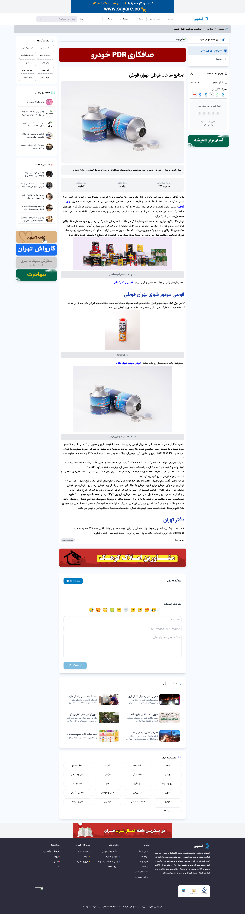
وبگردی (210, 29)
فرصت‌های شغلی (141, 871)
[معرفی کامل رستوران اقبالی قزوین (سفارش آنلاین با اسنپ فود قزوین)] (152, 699)
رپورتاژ (56, 856)
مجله (86, 856)
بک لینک (55, 861)
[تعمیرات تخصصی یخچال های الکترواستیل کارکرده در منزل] (92, 699)
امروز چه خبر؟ (82, 861)
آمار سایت (144, 861)
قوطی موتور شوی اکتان (128, 363)
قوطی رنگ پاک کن (123, 282)
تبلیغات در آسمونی (51, 851)
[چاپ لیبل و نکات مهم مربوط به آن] (92, 736)
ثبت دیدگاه (75, 581)
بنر (58, 866)
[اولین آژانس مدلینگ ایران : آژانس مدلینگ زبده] (92, 717)
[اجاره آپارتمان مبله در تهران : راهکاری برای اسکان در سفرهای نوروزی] (152, 736)
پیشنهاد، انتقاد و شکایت (108, 861)
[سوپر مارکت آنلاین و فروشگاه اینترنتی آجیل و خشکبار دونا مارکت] (152, 717)
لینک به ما (144, 866)
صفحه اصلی (83, 851)
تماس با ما (143, 851)
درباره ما (144, 856)
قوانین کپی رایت (141, 877)
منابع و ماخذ (113, 866)
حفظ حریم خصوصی (110, 851)
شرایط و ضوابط (112, 856)
